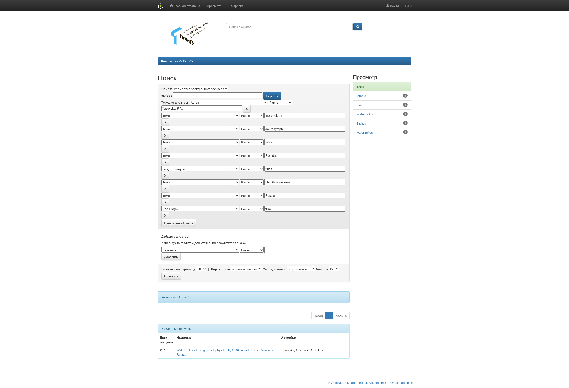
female (361, 96)
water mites (365, 132)
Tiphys (361, 123)
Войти (394, 5)
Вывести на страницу (178, 269)
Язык (408, 5)
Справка (237, 5)
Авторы (322, 269)
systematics (365, 114)
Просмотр (214, 5)
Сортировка (220, 269)
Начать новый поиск (179, 223)
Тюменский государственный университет (356, 382)
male (360, 105)
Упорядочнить (274, 269)
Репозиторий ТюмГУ (177, 61)
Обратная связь (401, 382)
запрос (166, 95)
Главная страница (186, 5)
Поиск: (166, 88)
